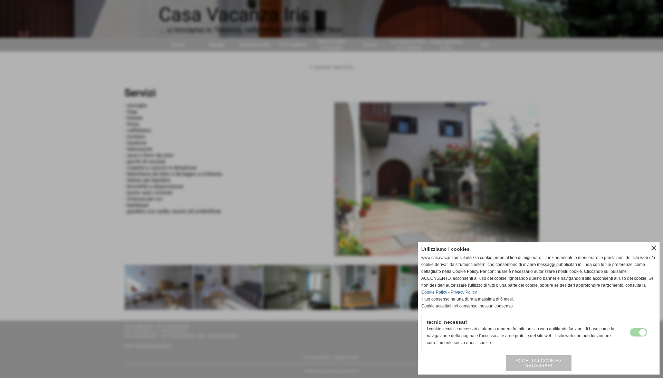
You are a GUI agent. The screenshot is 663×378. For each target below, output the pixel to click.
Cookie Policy (434, 292)
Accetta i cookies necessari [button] (539, 363)
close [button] (654, 248)
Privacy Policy (464, 292)
